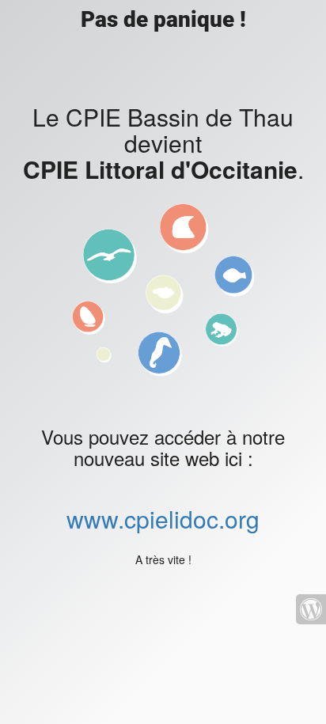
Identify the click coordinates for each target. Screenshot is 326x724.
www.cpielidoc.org (163, 519)
